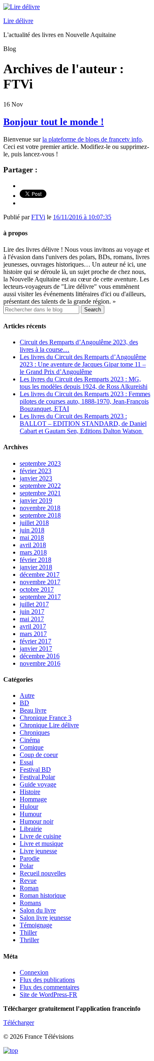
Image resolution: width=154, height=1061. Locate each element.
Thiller (28, 932)
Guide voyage (38, 784)
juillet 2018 (34, 522)
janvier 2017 (36, 648)
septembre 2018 (40, 515)
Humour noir (36, 821)
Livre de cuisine (40, 836)
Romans (30, 902)
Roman (29, 888)
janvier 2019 (36, 500)
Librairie (31, 828)
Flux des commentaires (49, 987)
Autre (27, 695)
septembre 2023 (40, 463)
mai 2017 (32, 618)
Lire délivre (18, 20)
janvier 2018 (36, 567)
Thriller (29, 939)
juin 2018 (32, 530)
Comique (32, 747)
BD (24, 702)
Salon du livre (38, 910)
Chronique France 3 (45, 717)
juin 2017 (32, 611)
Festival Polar (37, 776)
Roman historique (43, 895)
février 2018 (35, 559)
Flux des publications (47, 979)
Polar (26, 865)
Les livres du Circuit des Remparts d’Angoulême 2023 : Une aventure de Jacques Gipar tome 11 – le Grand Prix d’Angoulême (83, 364)
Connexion (34, 972)
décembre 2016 (40, 655)
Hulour (29, 806)
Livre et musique (41, 843)
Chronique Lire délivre (49, 725)
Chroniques (35, 732)
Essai (26, 762)
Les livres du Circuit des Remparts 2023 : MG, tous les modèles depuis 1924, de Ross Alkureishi (83, 383)
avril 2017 (33, 626)
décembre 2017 (40, 574)
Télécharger (18, 1022)
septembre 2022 (40, 485)
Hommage (33, 799)
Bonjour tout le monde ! (53, 121)
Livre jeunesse (38, 850)
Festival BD (35, 769)
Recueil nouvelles (43, 873)
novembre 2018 (40, 507)
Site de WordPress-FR (48, 994)
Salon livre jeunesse (45, 917)
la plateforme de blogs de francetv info (92, 139)
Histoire (30, 791)
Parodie (29, 858)
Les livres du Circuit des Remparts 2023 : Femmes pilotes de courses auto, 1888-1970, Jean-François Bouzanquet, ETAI (85, 401)
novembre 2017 (40, 581)
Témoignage (36, 925)
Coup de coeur (39, 754)
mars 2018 (33, 552)
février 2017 (35, 641)
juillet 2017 (34, 604)
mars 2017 (33, 633)
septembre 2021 (40, 493)
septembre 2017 (40, 596)
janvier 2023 (36, 478)
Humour (30, 813)
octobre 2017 (37, 589)
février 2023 (35, 470)
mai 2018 (32, 537)
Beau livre (33, 710)
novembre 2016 (40, 663)
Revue (28, 880)
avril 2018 (33, 544)
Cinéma (30, 739)
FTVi (38, 217)
